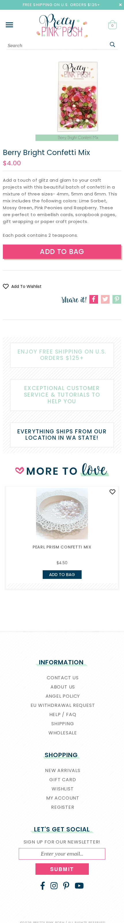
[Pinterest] (66, 886)
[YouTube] (79, 886)
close (120, 4)
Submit (62, 869)
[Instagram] (54, 886)
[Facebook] (42, 886)
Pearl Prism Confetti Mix (62, 547)
